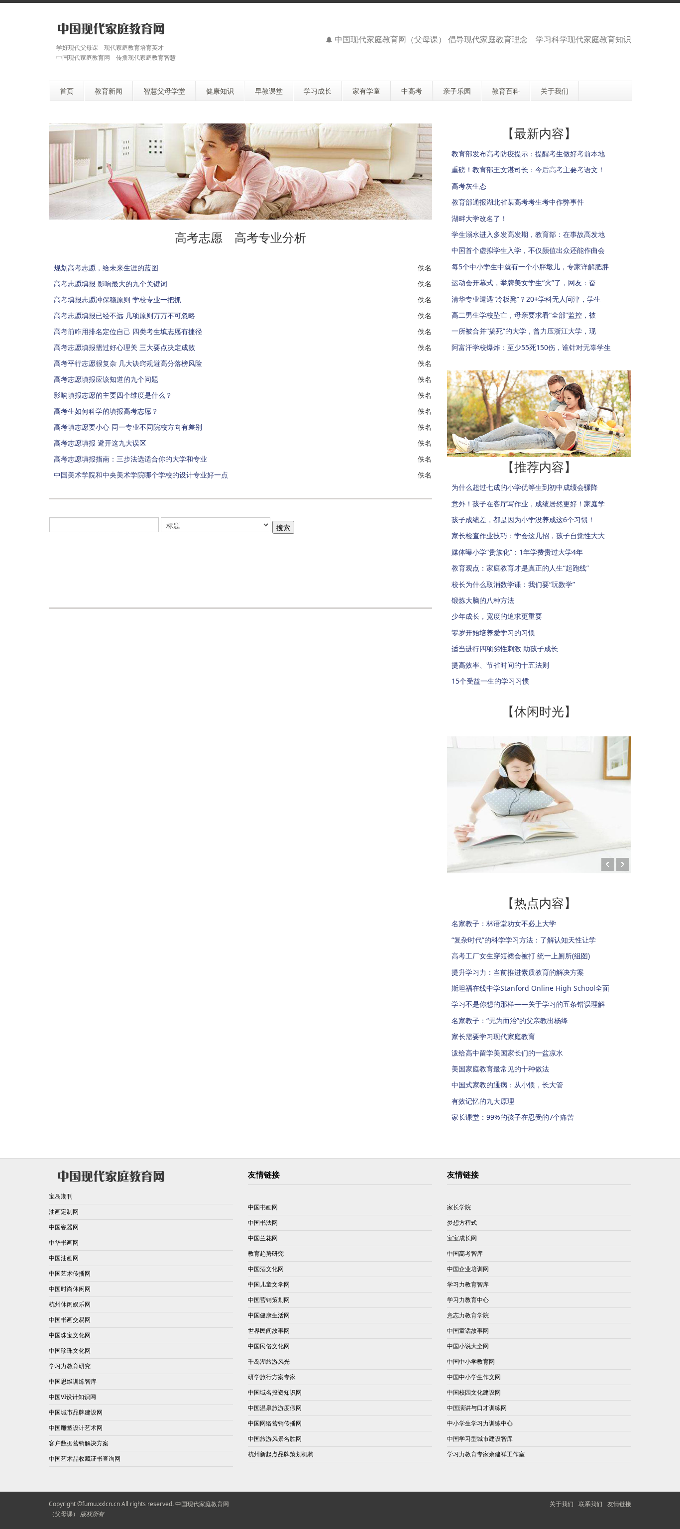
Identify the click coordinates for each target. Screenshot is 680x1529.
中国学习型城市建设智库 (480, 1438)
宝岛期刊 (61, 1196)
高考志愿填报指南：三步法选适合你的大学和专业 (130, 459)
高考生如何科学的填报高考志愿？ (106, 411)
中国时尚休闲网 (70, 1289)
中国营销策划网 (269, 1299)
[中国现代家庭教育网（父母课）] (109, 28)
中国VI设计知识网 (72, 1397)
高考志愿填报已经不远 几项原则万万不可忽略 (124, 315)
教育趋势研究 (266, 1253)
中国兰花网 (263, 1238)
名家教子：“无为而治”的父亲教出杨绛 (510, 1020)
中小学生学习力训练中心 (480, 1423)
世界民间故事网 (269, 1330)
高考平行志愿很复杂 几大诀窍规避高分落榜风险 (128, 363)
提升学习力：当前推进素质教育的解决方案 (518, 972)
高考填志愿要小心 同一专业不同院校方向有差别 (128, 427)
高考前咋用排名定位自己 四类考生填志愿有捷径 (128, 331)
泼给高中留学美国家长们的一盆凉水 (507, 1053)
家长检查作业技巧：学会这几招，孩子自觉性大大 (528, 535)
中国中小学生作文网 (474, 1377)
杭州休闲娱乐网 (70, 1304)
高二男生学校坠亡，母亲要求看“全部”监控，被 (524, 315)
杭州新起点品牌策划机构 (281, 1454)
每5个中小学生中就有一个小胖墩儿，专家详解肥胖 (530, 266)
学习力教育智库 (468, 1284)
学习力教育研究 (70, 1366)
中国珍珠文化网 (70, 1350)
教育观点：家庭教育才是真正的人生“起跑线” (520, 568)
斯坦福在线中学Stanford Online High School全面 (530, 988)
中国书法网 (263, 1222)
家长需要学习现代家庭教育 (493, 1036)
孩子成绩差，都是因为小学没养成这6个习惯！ (523, 519)
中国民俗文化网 (269, 1346)
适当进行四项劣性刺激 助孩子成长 (505, 648)
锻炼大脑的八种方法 (483, 600)
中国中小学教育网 (471, 1361)
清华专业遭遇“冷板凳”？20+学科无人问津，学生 (526, 299)
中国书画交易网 (70, 1319)
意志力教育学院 (468, 1315)
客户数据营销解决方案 (79, 1443)
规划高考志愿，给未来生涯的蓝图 (106, 267)
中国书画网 (263, 1207)
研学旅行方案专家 (272, 1377)
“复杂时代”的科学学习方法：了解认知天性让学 (524, 939)
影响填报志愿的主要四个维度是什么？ (113, 395)
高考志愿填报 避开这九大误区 (100, 443)
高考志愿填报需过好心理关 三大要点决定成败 (124, 347)
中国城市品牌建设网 (76, 1412)
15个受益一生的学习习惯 (490, 681)
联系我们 (590, 1504)
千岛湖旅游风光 (269, 1361)
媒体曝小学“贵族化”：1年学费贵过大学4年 (517, 552)
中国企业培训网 (468, 1269)
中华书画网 (64, 1242)
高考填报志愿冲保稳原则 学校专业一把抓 (117, 299)
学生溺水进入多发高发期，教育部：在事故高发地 (528, 234)
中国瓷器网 (64, 1227)
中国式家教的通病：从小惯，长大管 (507, 1084)
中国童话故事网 (468, 1330)
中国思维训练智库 (73, 1381)
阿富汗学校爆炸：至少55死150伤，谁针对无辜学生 (531, 347)
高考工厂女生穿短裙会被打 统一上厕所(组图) (521, 955)
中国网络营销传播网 (275, 1423)
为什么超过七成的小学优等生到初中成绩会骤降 (525, 487)
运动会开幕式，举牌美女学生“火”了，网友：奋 (524, 282)
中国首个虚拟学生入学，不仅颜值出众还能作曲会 (528, 250)
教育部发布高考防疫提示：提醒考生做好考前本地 (528, 153)
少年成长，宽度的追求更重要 (497, 616)
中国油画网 (64, 1258)
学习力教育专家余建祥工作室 (486, 1454)
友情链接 (619, 1504)
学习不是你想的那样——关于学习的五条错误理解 (528, 1004)
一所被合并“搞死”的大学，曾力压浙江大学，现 (524, 331)
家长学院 (459, 1207)
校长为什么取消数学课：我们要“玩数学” (513, 584)
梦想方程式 (462, 1222)
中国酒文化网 (266, 1269)
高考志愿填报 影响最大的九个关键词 (110, 283)
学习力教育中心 (468, 1299)
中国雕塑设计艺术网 (76, 1427)
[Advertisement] (240, 565)
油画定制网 (64, 1211)
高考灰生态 (469, 186)
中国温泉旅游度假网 (275, 1408)
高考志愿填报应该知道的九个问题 (106, 379)
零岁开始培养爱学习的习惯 (493, 632)
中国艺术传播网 (70, 1273)
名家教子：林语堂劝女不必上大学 (504, 923)
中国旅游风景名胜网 (275, 1438)
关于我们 (561, 1504)
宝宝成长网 (462, 1238)
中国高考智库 (465, 1253)
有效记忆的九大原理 (483, 1101)
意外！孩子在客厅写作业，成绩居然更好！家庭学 (528, 503)
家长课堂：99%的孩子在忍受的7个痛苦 (513, 1117)
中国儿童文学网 (269, 1284)
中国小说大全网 (468, 1346)
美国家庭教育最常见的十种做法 (500, 1068)
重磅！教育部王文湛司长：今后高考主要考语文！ (528, 169)
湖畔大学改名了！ (479, 218)
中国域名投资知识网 (275, 1392)
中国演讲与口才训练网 (477, 1408)
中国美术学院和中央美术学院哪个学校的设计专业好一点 (141, 474)
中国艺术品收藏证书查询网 (84, 1458)
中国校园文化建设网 (474, 1392)
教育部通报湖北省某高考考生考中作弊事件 (518, 202)
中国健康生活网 (269, 1315)
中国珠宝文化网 (70, 1335)
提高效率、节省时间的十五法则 (500, 665)
